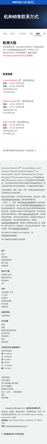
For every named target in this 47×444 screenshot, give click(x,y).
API (2, 283)
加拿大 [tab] (12, 34)
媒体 (3, 339)
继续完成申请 (6, 260)
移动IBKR (5, 280)
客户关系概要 (6, 386)
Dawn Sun (7, 122)
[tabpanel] (23, 96)
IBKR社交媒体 (6, 351)
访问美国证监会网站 (9, 235)
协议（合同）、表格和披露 (11, 392)
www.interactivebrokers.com (16, 426)
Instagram (8, 357)
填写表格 (30, 150)
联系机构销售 (6, 301)
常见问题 (4, 304)
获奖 (3, 324)
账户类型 (4, 263)
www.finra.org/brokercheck (14, 56)
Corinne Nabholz (10, 80)
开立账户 (4, 257)
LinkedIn (7, 359)
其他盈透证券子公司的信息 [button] (13, 434)
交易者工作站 (6, 275)
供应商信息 (5, 316)
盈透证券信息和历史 (9, 330)
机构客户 (4, 298)
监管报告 (4, 342)
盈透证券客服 (28, 202)
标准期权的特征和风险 (11, 200)
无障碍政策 (5, 377)
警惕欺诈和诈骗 (7, 389)
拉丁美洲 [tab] (22, 34)
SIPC (18, 411)
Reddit (6, 362)
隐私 (3, 395)
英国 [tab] (31, 34)
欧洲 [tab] (38, 34)
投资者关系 (5, 333)
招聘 (3, 327)
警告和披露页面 (36, 205)
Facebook (8, 354)
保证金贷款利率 (29, 214)
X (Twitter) (8, 365)
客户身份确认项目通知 (9, 383)
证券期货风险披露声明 (9, 223)
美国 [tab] (5, 34)
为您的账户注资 (7, 292)
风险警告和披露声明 (20, 229)
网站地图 (4, 398)
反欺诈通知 (5, 380)
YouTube (7, 368)
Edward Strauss (10, 101)
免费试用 (4, 266)
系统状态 (4, 307)
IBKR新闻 (5, 336)
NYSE (5, 411)
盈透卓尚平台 (6, 278)
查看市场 (30, 2)
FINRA (11, 411)
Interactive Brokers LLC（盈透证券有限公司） (23, 408)
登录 (3, 254)
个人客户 (4, 295)
